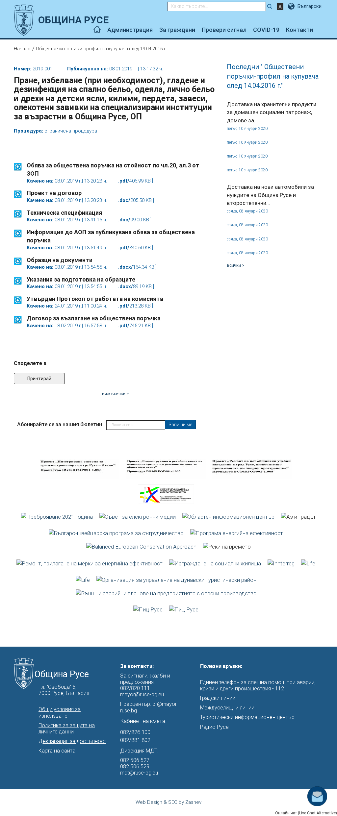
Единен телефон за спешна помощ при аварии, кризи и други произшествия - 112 (258, 685)
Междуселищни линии (227, 708)
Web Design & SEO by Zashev (168, 802)
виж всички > (115, 393)
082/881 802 (135, 740)
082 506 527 (134, 760)
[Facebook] (321, 30)
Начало (22, 48)
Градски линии (217, 698)
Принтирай (39, 378)
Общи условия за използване (60, 712)
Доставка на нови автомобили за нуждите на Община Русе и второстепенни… (270, 195)
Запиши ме (180, 424)
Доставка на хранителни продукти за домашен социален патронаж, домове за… (271, 112)
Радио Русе (214, 727)
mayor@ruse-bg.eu (142, 694)
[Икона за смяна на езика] (292, 6)
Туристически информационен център (247, 717)
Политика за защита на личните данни (67, 728)
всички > (235, 265)
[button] (18, 163)
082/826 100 (135, 732)
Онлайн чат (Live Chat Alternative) (306, 813)
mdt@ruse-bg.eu (139, 773)
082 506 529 (134, 766)
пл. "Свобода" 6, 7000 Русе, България (64, 690)
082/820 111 (135, 688)
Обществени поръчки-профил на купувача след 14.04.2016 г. (101, 48)
